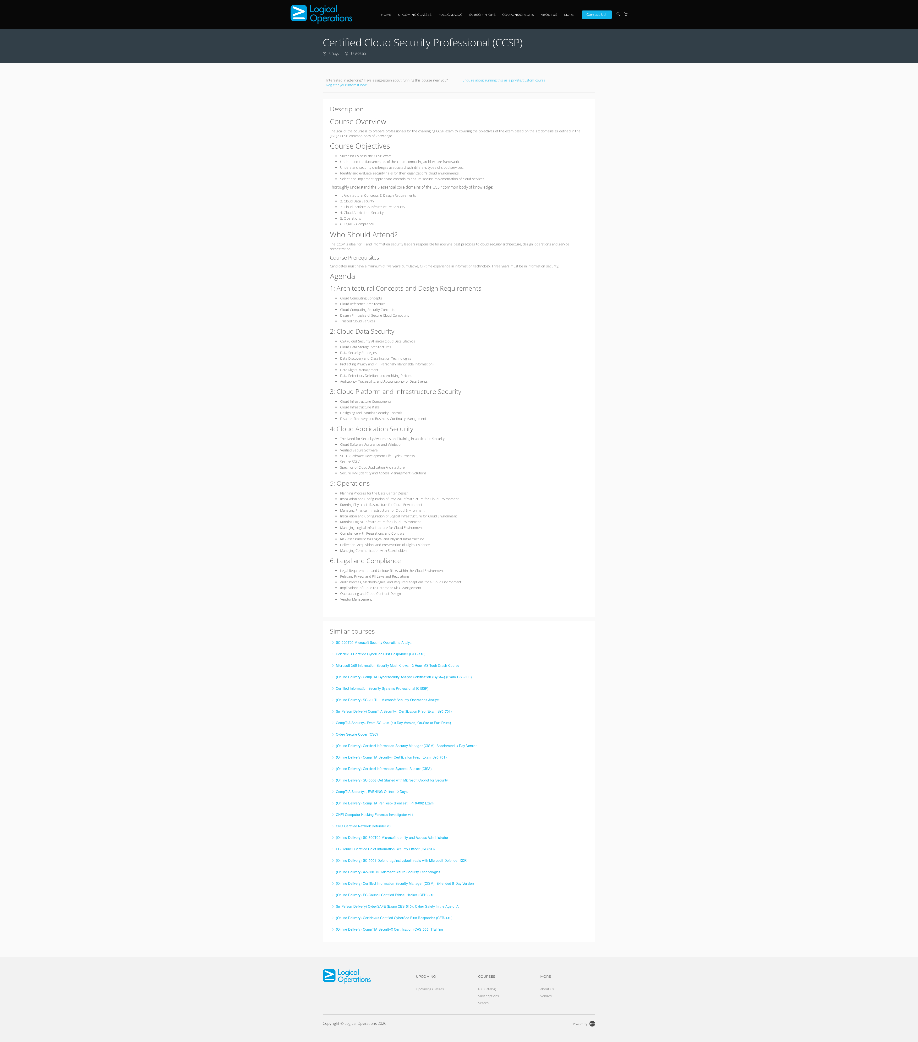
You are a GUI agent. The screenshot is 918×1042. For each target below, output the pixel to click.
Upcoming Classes (415, 14)
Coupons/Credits (518, 14)
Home (386, 14)
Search (483, 1003)
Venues (546, 996)
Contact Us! (596, 14)
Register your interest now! (346, 85)
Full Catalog (450, 14)
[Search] (618, 14)
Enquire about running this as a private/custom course (504, 80)
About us (549, 14)
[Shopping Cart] (626, 14)
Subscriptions (482, 14)
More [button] (569, 14)
